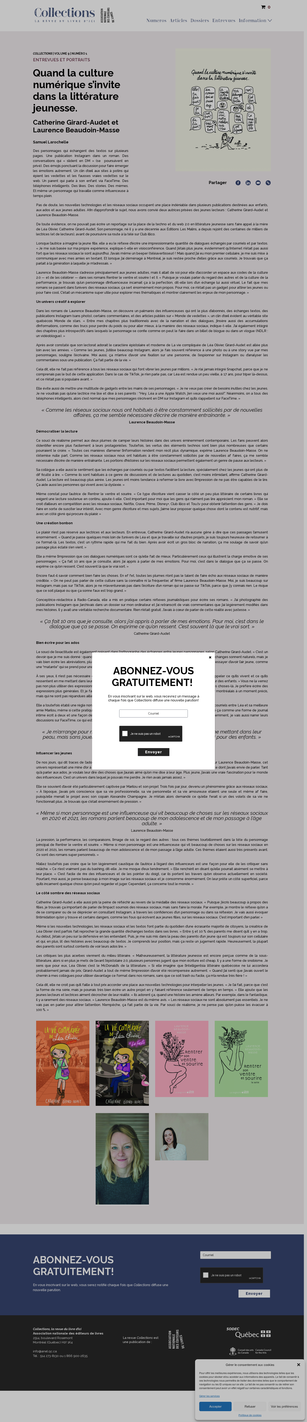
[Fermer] (210, 657)
